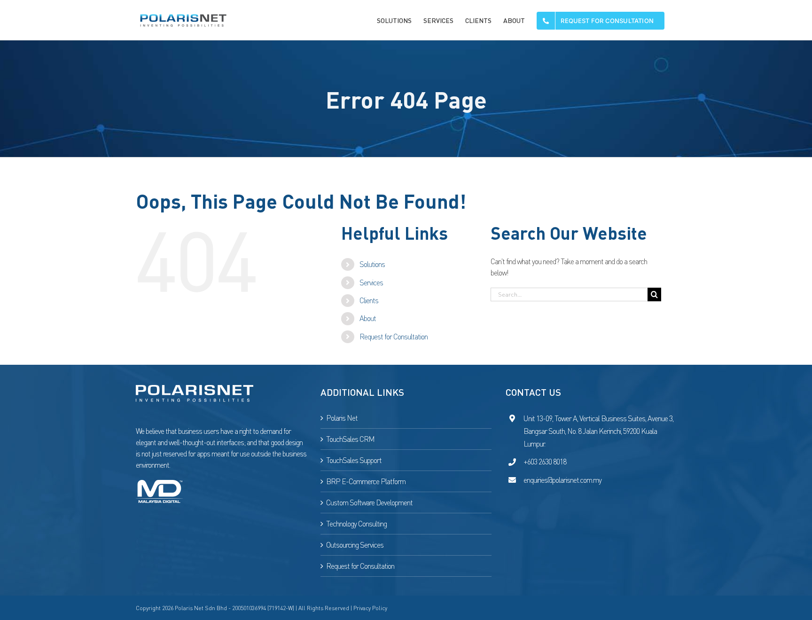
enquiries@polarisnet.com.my (562, 480)
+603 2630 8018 (544, 461)
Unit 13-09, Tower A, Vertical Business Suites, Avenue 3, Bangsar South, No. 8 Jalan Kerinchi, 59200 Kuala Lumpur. (598, 431)
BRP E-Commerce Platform (366, 481)
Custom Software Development (369, 502)
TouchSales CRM (350, 439)
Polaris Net (342, 418)
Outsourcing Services (354, 544)
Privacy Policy (370, 608)
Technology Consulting (356, 523)
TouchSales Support (354, 460)
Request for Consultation (393, 336)
